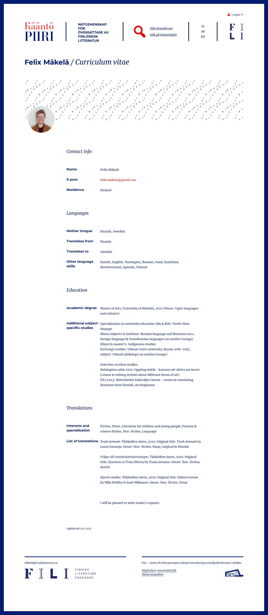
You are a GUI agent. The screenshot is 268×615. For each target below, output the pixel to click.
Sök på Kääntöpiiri (163, 34)
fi (202, 26)
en (203, 36)
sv (203, 31)
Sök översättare (161, 28)
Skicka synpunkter (153, 574)
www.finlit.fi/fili (166, 570)
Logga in (237, 14)
